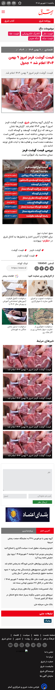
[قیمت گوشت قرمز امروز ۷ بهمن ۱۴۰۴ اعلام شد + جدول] (27, 359)
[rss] (44, 645)
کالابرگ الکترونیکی (31, 34)
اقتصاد (16, 635)
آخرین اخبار (45, 530)
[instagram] (39, 645)
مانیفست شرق (47, 666)
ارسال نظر (42, 502)
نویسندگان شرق (47, 671)
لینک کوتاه (23, 263)
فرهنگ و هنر (49, 638)
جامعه (36, 635)
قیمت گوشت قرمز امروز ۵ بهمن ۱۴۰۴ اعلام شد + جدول (28, 427)
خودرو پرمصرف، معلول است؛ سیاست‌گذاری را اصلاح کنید (28, 548)
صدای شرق (7, 638)
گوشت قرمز (35, 250)
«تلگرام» (45, 241)
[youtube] (10, 645)
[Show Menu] (3, 10)
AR (8, 3)
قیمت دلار (48, 34)
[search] (3, 3)
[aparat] (22, 645)
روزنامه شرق (44, 21)
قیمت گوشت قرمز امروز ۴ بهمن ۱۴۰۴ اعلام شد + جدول (28, 455)
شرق (26, 122)
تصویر (18, 638)
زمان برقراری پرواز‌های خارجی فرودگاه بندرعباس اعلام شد (29, 563)
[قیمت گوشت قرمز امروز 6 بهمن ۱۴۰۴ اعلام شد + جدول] (27, 387)
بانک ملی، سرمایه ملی (43, 604)
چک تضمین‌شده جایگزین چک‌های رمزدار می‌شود (32, 588)
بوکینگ (48, 620)
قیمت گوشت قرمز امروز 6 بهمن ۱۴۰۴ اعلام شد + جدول (28, 398)
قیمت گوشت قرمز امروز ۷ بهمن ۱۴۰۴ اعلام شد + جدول (28, 369)
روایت (27, 638)
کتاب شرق (10, 21)
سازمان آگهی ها (47, 676)
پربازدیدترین (27, 530)
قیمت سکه (47, 38)
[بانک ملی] (28, 521)
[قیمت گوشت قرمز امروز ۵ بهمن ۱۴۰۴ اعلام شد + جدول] (27, 416)
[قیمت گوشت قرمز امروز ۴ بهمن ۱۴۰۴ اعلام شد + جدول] (27, 444)
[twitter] (46, 269)
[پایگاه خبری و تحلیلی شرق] (46, 12)
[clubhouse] (16, 645)
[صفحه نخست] (19, 3)
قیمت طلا (14, 34)
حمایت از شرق (47, 661)
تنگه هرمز (34, 38)
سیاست (26, 635)
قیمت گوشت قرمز (26, 256)
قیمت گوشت (17, 250)
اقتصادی (48, 50)
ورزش (36, 638)
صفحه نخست (48, 635)
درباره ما (50, 656)
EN (13, 3)
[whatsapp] (36, 268)
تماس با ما (49, 652)
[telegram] (51, 269)
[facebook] (41, 269)
